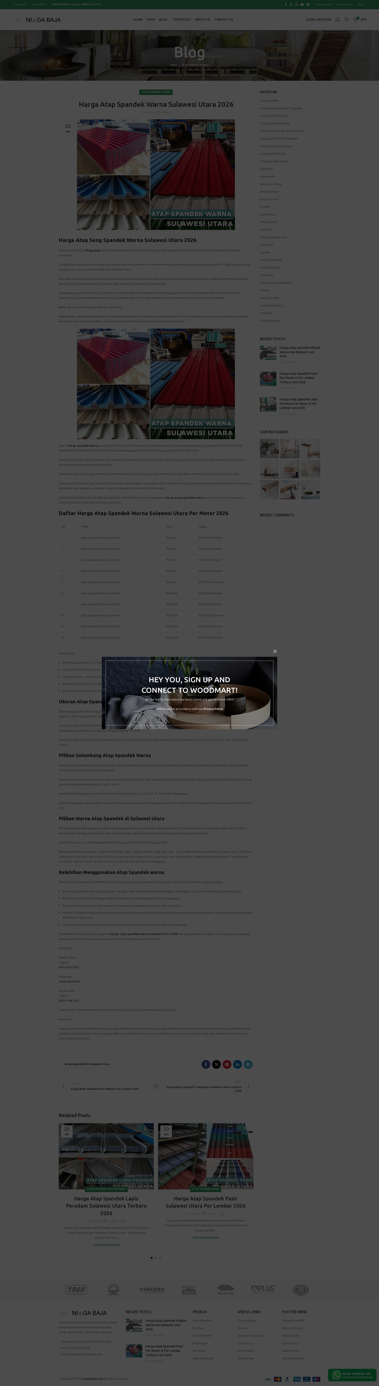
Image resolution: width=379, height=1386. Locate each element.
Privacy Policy (213, 709)
